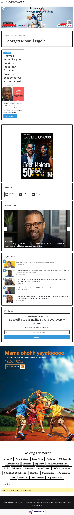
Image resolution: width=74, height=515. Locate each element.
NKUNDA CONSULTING (15, 473)
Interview (29, 468)
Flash (6, 468)
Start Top (23, 477)
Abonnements (67, 502)
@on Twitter (6, 484)
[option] (40, 229)
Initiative (16, 468)
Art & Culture (22, 459)
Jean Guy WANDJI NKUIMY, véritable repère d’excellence (35, 262)
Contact (51, 502)
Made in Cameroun (61, 468)
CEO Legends (64, 459)
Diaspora (27, 464)
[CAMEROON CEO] (15, 2)
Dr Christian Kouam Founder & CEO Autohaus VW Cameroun (36, 288)
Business (51, 459)
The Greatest (38, 477)
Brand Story (37, 459)
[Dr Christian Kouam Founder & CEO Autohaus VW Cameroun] (9, 290)
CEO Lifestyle (13, 464)
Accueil (8, 35)
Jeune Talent (43, 468)
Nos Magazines (31, 502)
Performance (64, 473)
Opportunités (48, 473)
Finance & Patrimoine (57, 464)
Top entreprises (55, 477)
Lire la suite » (10, 116)
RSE (13, 477)
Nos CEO (7, 53)
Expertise (39, 464)
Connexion (58, 502)
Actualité (7, 459)
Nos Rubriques (12, 502)
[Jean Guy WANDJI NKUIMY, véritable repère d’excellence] (9, 264)
